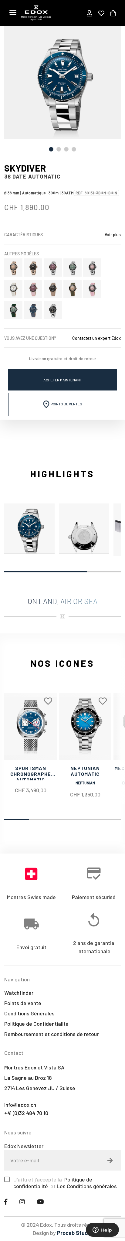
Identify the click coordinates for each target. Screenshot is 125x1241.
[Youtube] (40, 1201)
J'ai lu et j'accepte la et (65, 1182)
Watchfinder (18, 992)
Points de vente (22, 1003)
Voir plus (113, 234)
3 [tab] (66, 149)
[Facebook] (5, 1201)
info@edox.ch (20, 1104)
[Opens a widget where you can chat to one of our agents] (102, 1230)
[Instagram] (22, 1201)
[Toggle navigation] (13, 12)
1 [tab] (51, 149)
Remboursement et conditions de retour (51, 1034)
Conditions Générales (29, 1013)
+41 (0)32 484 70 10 (26, 1113)
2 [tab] (58, 149)
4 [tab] (74, 149)
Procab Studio (74, 1232)
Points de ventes (66, 404)
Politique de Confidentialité (36, 1023)
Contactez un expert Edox (96, 338)
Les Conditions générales (87, 1186)
